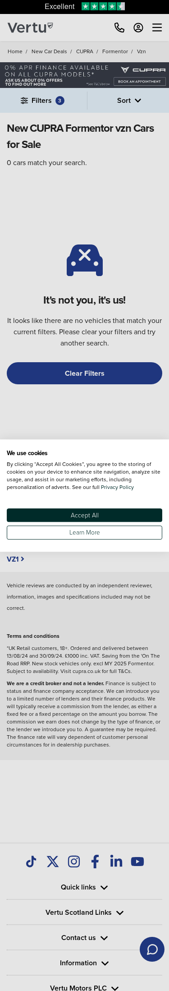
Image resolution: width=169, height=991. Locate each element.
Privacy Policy (117, 487)
